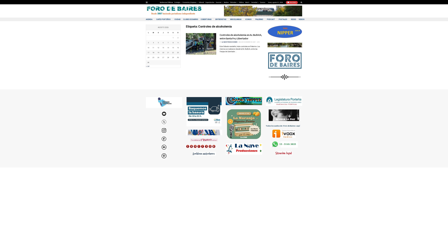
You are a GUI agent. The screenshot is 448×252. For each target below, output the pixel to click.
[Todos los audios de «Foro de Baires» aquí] (284, 134)
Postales (283, 19)
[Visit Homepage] (174, 11)
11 (153, 48)
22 (173, 52)
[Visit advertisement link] (263, 11)
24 (148, 57)
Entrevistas (220, 19)
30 (178, 57)
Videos (301, 19)
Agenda (149, 19)
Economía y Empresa (189, 2)
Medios (226, 2)
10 (148, 48)
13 (163, 48)
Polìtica (241, 2)
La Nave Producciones (229, 42)
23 (178, 52)
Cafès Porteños (163, 19)
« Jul (147, 66)
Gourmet (218, 2)
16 (178, 48)
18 (153, 52)
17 (148, 52)
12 (158, 48)
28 (168, 57)
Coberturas (206, 19)
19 (158, 52)
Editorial (201, 2)
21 (168, 52)
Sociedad (254, 2)
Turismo (262, 2)
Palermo (292, 2)
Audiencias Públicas (166, 2)
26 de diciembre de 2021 (248, 42)
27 (163, 57)
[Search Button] (301, 2)
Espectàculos (209, 2)
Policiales (233, 2)
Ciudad (177, 19)
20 (163, 52)
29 (173, 57)
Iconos (248, 19)
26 (158, 57)
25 (153, 57)
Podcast (271, 19)
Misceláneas (236, 19)
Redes (293, 19)
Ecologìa (177, 2)
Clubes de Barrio (190, 19)
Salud (247, 2)
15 (173, 48)
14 (168, 48)
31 (148, 62)
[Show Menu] (147, 2)
